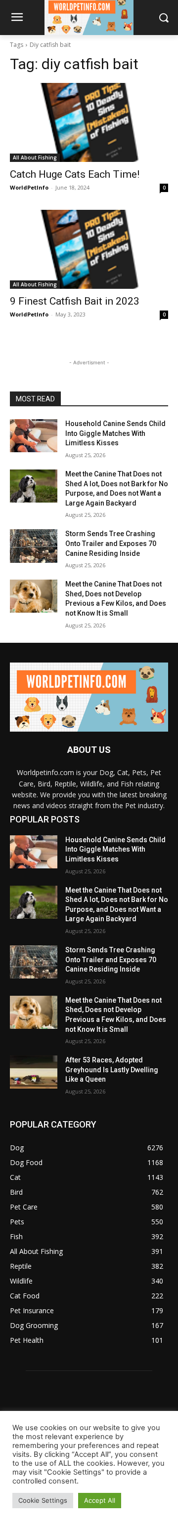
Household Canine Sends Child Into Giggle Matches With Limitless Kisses (115, 433)
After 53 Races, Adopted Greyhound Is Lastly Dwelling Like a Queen (111, 1069)
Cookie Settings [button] (42, 1500)
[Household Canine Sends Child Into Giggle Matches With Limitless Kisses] (33, 435)
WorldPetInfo (29, 187)
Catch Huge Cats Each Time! (74, 174)
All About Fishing (35, 157)
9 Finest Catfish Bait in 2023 (74, 301)
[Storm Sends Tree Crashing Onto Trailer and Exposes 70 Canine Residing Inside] (33, 545)
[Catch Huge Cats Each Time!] (89, 122)
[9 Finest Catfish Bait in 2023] (89, 249)
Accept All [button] (99, 1500)
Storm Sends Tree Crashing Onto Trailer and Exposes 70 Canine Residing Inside (110, 543)
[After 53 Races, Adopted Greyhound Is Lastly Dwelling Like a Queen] (33, 1072)
